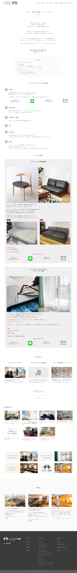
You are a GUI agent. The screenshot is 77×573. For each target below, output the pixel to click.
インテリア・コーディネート (27, 70)
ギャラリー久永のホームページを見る (60, 518)
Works (28, 547)
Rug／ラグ (40, 560)
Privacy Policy (60, 544)
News (27, 541)
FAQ (58, 541)
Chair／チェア (41, 549)
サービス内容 (21, 64)
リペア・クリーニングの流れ (24, 62)
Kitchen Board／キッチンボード (45, 553)
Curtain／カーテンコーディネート (45, 564)
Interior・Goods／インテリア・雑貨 (46, 562)
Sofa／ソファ (41, 541)
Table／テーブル (41, 543)
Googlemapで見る (9, 516)
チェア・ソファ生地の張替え (27, 65)
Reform (28, 550)
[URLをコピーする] (42, 391)
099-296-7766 (34, 513)
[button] (35, 391)
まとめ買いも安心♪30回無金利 (27, 72)
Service (20, 69)
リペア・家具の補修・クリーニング (28, 73)
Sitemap (59, 550)
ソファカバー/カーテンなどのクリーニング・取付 (31, 67)
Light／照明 (40, 558)
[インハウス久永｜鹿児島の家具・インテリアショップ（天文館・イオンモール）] (10, 3)
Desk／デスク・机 (42, 547)
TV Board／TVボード (42, 545)
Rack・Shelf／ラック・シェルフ (45, 554)
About (28, 544)
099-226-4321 (10, 512)
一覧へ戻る (38, 397)
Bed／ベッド (41, 556)
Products (40, 538)
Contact (59, 538)
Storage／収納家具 (42, 551)
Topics (28, 538)
